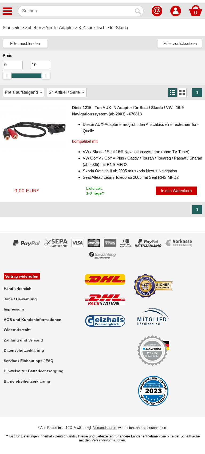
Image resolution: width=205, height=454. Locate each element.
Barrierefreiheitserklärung (27, 381)
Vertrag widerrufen (21, 276)
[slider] (6, 75)
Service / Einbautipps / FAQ (28, 361)
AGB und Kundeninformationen (32, 319)
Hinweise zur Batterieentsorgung (34, 371)
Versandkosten (104, 428)
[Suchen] (138, 11)
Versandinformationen (108, 440)
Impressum (14, 309)
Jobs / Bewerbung (20, 299)
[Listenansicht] (172, 92)
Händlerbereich (17, 288)
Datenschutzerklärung (24, 350)
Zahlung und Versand (23, 340)
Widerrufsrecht (17, 330)
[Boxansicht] (182, 92)
